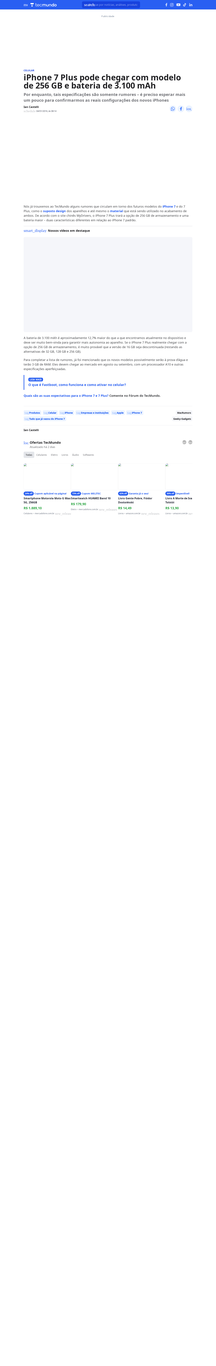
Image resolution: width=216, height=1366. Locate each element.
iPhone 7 (169, 206)
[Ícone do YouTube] (178, 4)
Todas (29, 454)
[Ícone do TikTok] (184, 4)
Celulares (41, 454)
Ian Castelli (31, 107)
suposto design (54, 211)
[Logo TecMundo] (43, 5)
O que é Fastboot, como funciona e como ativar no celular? (77, 384)
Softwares (88, 454)
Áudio (75, 454)
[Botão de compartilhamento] (172, 108)
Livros (65, 454)
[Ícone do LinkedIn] (190, 4)
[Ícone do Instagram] (172, 5)
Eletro (54, 454)
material (117, 211)
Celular (29, 70)
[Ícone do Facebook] (166, 5)
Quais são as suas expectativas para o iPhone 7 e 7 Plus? (66, 396)
